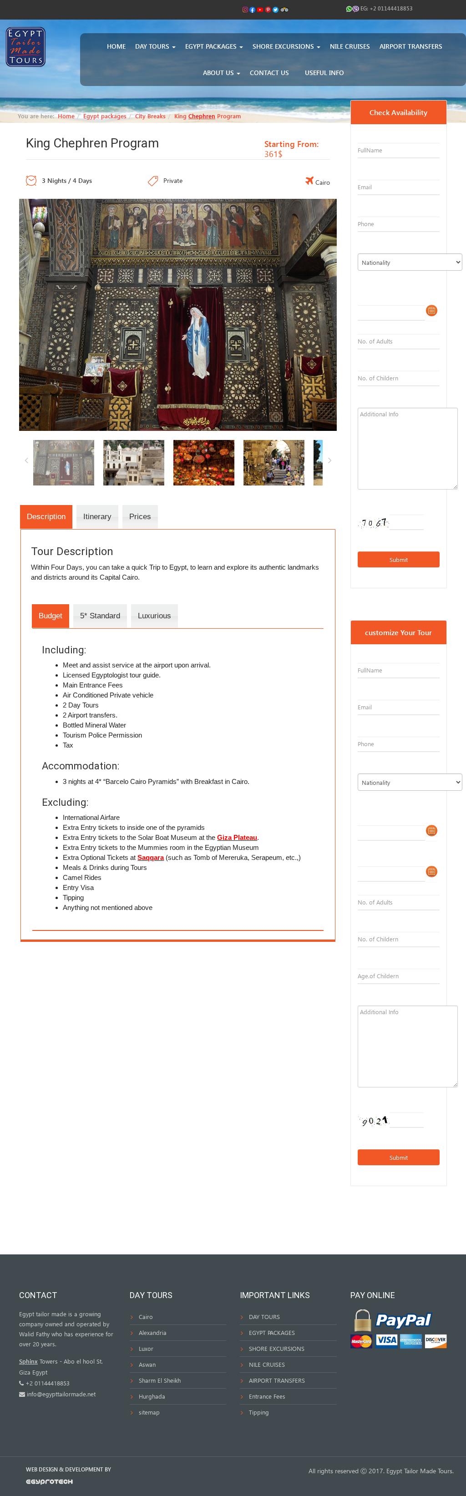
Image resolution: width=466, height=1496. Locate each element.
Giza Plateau (237, 837)
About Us (219, 72)
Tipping (259, 1412)
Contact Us (269, 72)
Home (116, 46)
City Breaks (150, 116)
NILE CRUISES (267, 1364)
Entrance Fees (267, 1396)
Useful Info (324, 72)
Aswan (147, 1364)
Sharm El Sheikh (160, 1380)
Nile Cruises (350, 46)
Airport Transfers (411, 46)
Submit (399, 559)
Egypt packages (211, 46)
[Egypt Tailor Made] (25, 46)
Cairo (146, 1316)
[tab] (46, 517)
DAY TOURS (264, 1316)
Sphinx (28, 1361)
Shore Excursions (284, 46)
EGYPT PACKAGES (272, 1332)
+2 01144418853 (391, 8)
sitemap (149, 1412)
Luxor (146, 1348)
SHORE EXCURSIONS (276, 1348)
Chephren (201, 116)
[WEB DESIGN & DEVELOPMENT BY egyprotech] (49, 1484)
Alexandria (153, 1332)
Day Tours (153, 46)
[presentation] (46, 517)
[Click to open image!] (178, 313)
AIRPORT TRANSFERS (277, 1380)
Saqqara (150, 857)
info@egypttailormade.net (61, 1394)
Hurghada (152, 1396)
